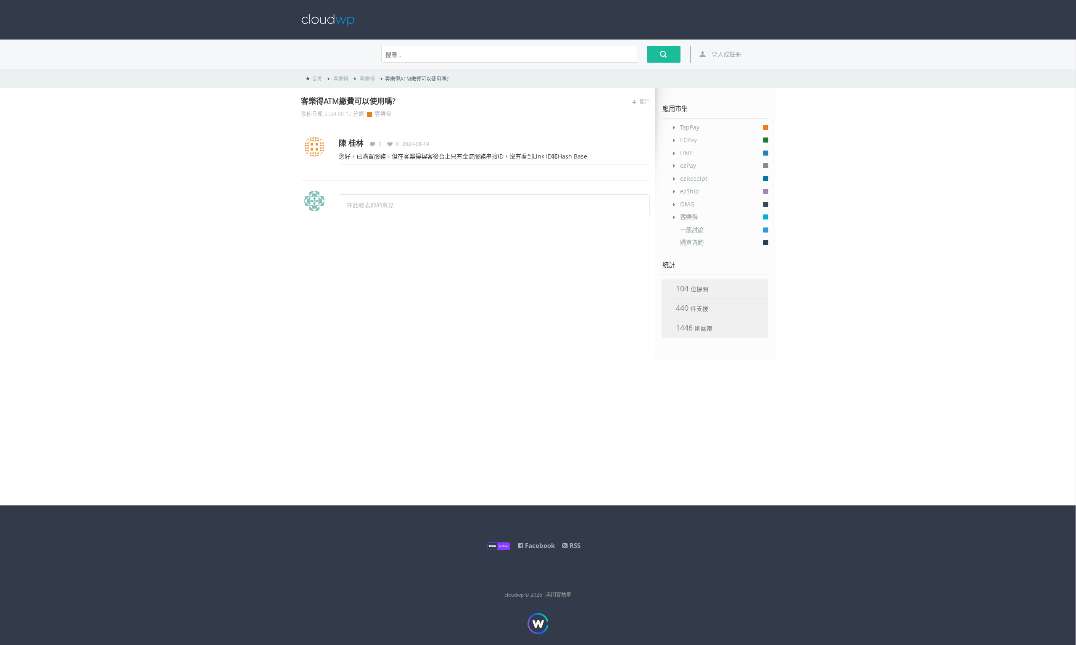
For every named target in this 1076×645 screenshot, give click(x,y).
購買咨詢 (692, 242)
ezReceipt (693, 178)
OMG (687, 204)
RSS (574, 545)
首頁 (317, 78)
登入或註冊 (725, 54)
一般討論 (692, 230)
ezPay (688, 165)
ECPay (688, 140)
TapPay (689, 127)
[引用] (634, 144)
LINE (686, 153)
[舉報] (646, 144)
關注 (644, 102)
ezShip (689, 191)
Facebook (539, 545)
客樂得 (340, 78)
